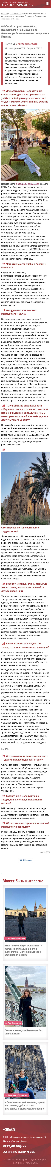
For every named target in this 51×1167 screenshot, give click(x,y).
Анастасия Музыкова (17, 1095)
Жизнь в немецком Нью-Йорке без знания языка (23, 1032)
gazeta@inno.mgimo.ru (16, 1141)
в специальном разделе (27, 184)
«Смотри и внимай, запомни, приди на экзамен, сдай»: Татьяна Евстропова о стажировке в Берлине (25, 1105)
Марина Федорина (16, 938)
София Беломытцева (26, 44)
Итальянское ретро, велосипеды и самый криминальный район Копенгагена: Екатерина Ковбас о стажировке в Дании (23, 950)
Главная (4, 13)
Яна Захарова (14, 1023)
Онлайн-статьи (15, 13)
